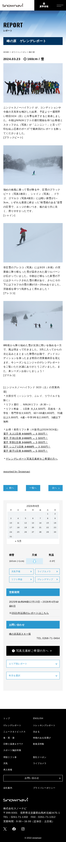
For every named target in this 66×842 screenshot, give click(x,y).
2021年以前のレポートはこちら (30, 613)
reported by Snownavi (16, 471)
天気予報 (15, 571)
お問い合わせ (32, 778)
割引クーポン (39, 757)
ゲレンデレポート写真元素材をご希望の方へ (32, 458)
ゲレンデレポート (12, 725)
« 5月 (18, 541)
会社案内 (7, 788)
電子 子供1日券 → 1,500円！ (25, 438)
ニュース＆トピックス (14, 731)
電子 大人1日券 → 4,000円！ (25, 433)
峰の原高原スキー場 (20, 634)
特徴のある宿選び (42, 738)
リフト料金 (17, 579)
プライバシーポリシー (44, 788)
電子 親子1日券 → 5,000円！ (25, 450)
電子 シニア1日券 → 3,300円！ (27, 446)
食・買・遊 (9, 738)
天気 (5, 763)
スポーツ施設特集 (12, 750)
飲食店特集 (38, 744)
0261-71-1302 (19, 817)
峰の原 (32, 52)
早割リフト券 (10, 757)
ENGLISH (38, 718)
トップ (6, 718)
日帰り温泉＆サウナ (13, 744)
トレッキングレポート (44, 725)
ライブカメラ (44, 571)
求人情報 (7, 769)
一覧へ (33, 488)
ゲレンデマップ (45, 579)
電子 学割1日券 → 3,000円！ (25, 442)
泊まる (36, 731)
